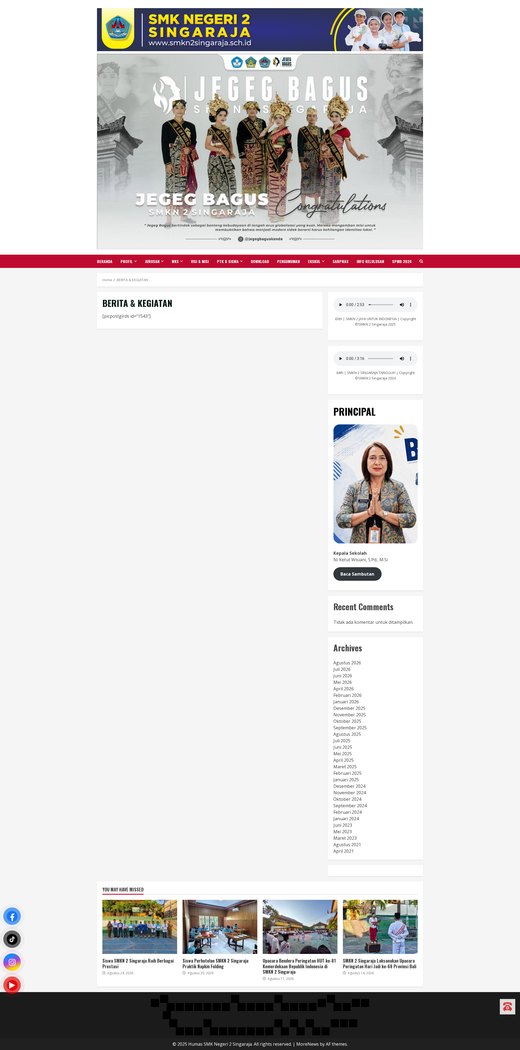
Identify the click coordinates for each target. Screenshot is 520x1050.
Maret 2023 (345, 838)
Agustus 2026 (347, 663)
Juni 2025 (342, 747)
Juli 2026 (341, 669)
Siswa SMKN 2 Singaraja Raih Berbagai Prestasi (139, 927)
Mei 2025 (342, 754)
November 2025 (349, 715)
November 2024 (349, 793)
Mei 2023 (342, 832)
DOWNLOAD (260, 261)
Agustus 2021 (347, 845)
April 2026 (343, 689)
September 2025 (350, 728)
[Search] (421, 261)
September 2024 (350, 806)
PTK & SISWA (228, 261)
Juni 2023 (342, 825)
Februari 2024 (347, 812)
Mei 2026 (342, 682)
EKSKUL (314, 261)
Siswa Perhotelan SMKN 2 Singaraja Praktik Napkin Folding (220, 927)
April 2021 (343, 851)
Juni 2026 (342, 676)
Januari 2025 (346, 780)
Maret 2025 (345, 767)
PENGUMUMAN (288, 261)
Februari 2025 (347, 773)
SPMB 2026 (402, 261)
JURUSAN (152, 261)
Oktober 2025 (347, 721)
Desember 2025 (349, 708)
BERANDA (104, 261)
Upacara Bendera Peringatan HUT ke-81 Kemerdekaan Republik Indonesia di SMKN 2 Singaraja (300, 927)
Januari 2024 (346, 819)
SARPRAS (341, 261)
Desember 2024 (349, 786)
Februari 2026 (347, 695)
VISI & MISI (200, 261)
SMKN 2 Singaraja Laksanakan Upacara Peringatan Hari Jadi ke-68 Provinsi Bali (380, 927)
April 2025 (343, 760)
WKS (175, 261)
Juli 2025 (341, 741)
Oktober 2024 (347, 799)
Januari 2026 (346, 702)
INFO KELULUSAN (370, 261)
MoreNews (307, 1044)
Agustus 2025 (347, 734)
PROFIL (127, 261)
